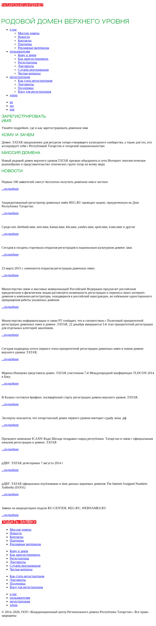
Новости (24, 37)
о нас (13, 29)
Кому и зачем (27, 55)
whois (13, 95)
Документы (26, 66)
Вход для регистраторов (34, 91)
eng (12, 109)
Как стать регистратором (35, 80)
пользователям (20, 51)
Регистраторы (27, 62)
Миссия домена (28, 33)
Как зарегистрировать (33, 58)
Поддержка (26, 88)
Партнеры (25, 44)
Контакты (24, 40)
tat (11, 102)
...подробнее (10, 188)
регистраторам (20, 77)
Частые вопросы (29, 73)
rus (12, 106)
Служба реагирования (33, 69)
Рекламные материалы (33, 47)
